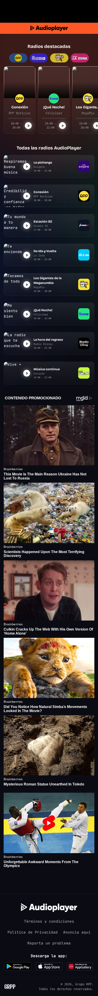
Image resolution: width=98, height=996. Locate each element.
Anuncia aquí (76, 932)
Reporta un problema (49, 943)
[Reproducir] (28, 125)
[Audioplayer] (49, 28)
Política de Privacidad (33, 932)
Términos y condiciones (49, 921)
